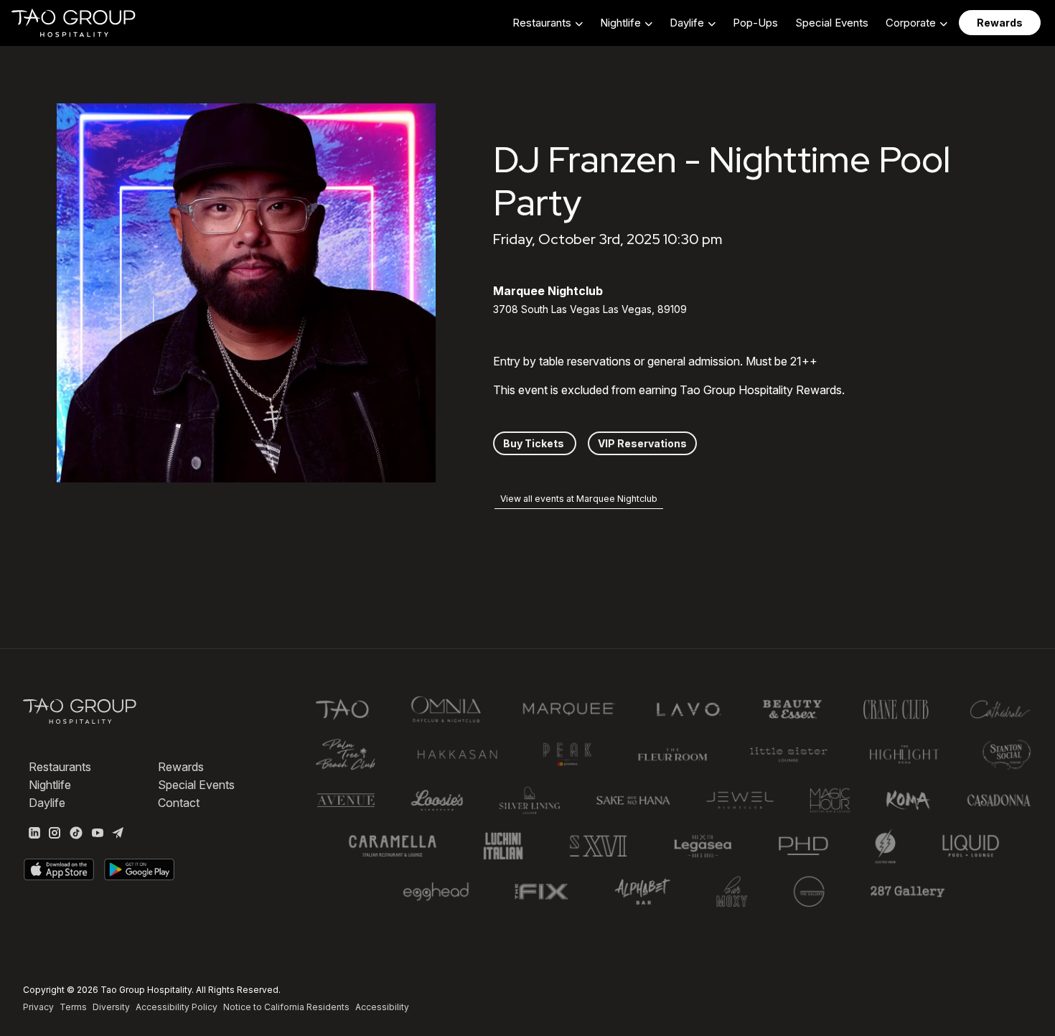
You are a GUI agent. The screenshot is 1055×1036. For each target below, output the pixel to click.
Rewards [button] (1000, 23)
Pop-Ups (755, 22)
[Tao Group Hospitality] (74, 23)
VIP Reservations (642, 443)
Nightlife (50, 785)
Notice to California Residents (286, 1007)
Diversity (111, 1007)
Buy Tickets (534, 443)
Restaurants (60, 767)
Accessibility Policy (176, 1007)
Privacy (38, 1007)
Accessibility (382, 1007)
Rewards (181, 767)
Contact (179, 802)
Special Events (831, 22)
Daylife (47, 802)
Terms (73, 1007)
